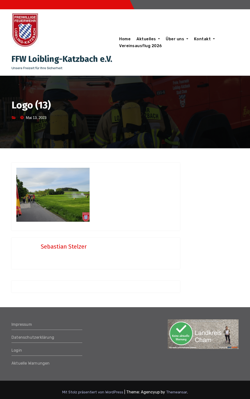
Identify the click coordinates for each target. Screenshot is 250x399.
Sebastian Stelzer (64, 246)
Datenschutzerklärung (32, 337)
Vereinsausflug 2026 (140, 45)
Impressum (21, 324)
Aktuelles (146, 39)
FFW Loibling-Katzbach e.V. (61, 59)
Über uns (175, 39)
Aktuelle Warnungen (30, 363)
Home (125, 39)
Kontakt (203, 39)
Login (16, 350)
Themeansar (176, 392)
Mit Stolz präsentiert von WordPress (93, 392)
